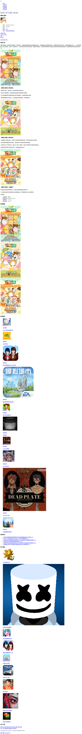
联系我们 (10, 728)
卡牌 (12, 727)
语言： (4, 29)
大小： (4, 26)
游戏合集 (5, 9)
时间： (4, 25)
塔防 (17, 727)
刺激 (9, 30)
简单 (7, 30)
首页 (4, 3)
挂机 (21, 727)
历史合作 (15, 728)
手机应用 (5, 6)
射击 (8, 727)
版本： (4, 27)
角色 (1, 727)
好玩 (12, 46)
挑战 (13, 30)
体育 (19, 727)
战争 (10, 727)
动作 (4, 727)
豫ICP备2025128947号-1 (5, 732)
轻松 (11, 30)
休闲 (6, 727)
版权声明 (6, 728)
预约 (1, 36)
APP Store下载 (3, 34)
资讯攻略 (5, 7)
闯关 (16, 45)
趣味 (2, 46)
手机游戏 (5, 4)
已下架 (1, 37)
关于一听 (2, 728)
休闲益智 (10, 12)
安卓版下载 (2, 33)
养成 (74, 45)
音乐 (14, 727)
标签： (4, 30)
